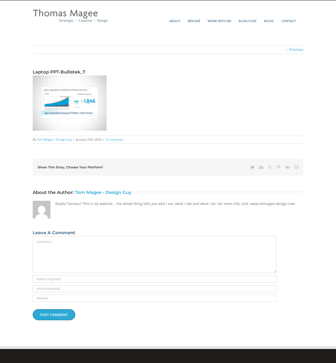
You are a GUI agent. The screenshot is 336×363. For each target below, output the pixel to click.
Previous (296, 49)
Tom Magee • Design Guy (54, 139)
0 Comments (114, 139)
